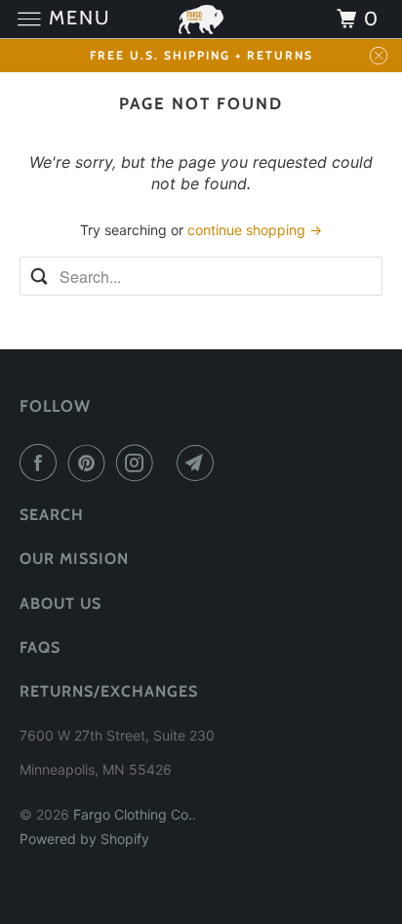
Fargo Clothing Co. (132, 814)
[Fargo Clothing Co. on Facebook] (42, 462)
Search (52, 514)
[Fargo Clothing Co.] (201, 19)
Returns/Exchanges (109, 691)
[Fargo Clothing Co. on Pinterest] (90, 462)
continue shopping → (254, 229)
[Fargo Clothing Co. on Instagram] (138, 462)
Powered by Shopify (84, 838)
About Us (60, 603)
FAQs (40, 647)
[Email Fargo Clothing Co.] (199, 462)
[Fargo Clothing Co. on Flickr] (169, 462)
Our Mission (74, 558)
